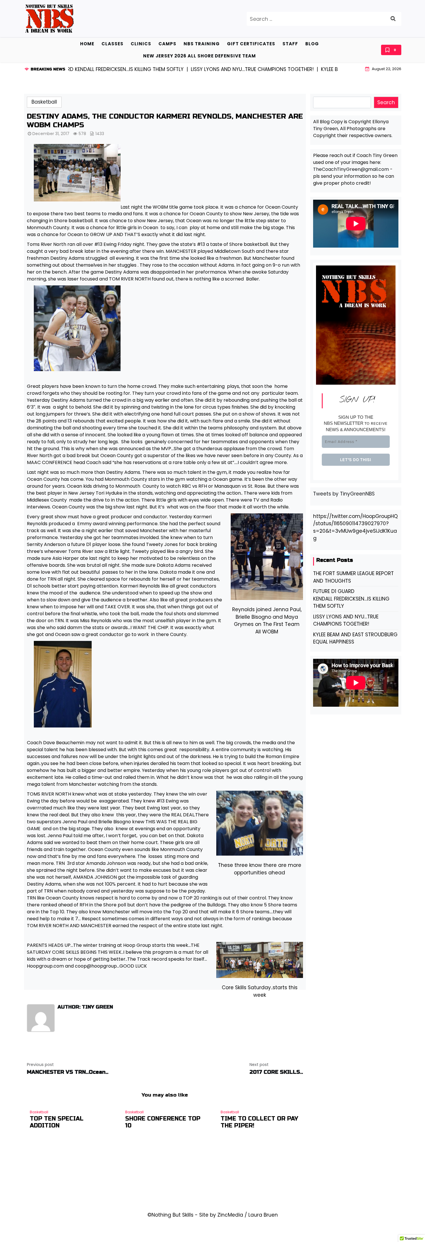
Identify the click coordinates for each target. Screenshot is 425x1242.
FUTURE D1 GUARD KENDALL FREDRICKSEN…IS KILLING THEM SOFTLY (351, 598)
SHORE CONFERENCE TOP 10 (162, 1122)
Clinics (141, 44)
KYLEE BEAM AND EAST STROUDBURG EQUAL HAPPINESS (355, 638)
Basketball (44, 101)
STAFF (290, 44)
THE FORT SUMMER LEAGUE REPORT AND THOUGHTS (353, 577)
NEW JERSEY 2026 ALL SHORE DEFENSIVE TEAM (199, 56)
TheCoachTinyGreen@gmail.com (351, 169)
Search (386, 102)
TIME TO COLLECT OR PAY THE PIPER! (259, 1122)
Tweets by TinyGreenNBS (344, 493)
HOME (87, 44)
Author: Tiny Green (85, 1007)
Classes (112, 44)
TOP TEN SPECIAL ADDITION (57, 1122)
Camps (167, 44)
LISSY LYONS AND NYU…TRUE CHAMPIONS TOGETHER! (345, 620)
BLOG (312, 44)
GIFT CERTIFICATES (251, 44)
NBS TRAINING (202, 44)
